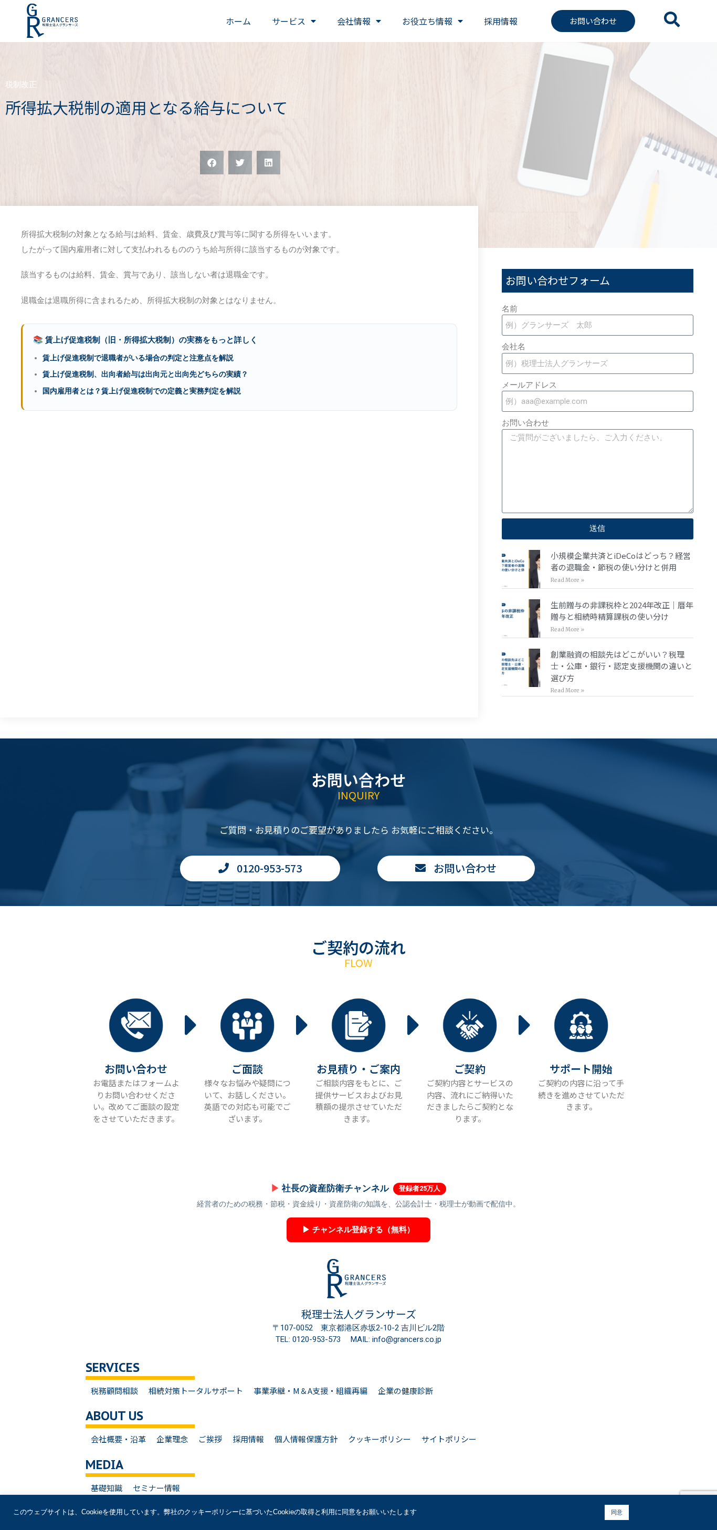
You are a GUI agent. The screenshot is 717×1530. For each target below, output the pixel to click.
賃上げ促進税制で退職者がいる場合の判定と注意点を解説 (138, 357)
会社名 (513, 346)
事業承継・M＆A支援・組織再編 (310, 1390)
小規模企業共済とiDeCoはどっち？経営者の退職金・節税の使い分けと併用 (621, 561)
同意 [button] (617, 1512)
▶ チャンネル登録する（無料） (358, 1229)
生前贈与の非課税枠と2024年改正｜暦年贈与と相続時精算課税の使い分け (622, 610)
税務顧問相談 (114, 1390)
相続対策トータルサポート (196, 1390)
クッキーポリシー (379, 1438)
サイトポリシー (449, 1438)
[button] (212, 162)
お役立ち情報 (427, 21)
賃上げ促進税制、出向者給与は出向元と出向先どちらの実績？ (145, 374)
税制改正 (21, 84)
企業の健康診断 (405, 1390)
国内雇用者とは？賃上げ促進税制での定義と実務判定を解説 (142, 391)
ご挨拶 (210, 1438)
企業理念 (172, 1438)
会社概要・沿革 (118, 1438)
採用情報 (501, 21)
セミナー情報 (156, 1487)
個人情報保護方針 (306, 1438)
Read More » (567, 580)
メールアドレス (529, 385)
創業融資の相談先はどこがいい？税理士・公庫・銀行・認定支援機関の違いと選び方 (621, 666)
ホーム (238, 21)
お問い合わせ (525, 423)
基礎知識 (106, 1487)
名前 (510, 309)
